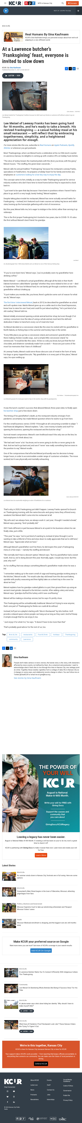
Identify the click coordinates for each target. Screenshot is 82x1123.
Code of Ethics (68, 1086)
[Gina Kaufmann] (7, 660)
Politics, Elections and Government (29, 904)
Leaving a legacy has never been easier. (41, 837)
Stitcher (7, 148)
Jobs (48, 1095)
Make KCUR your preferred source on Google (41, 941)
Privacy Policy (67, 1100)
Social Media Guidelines (67, 1080)
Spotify (71, 145)
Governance (67, 1090)
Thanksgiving (70, 634)
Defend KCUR (41, 1063)
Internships (50, 1099)
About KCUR (35, 1080)
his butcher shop (11, 411)
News (32, 1090)
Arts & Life (6, 26)
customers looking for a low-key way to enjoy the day (38, 175)
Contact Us (50, 1090)
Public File (66, 1095)
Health (19, 919)
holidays (56, 634)
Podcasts (34, 1095)
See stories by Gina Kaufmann (27, 678)
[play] (6, 11)
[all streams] (79, 10)
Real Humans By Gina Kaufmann (47, 34)
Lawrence (27, 639)
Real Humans (45, 145)
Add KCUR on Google (41, 950)
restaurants (27, 634)
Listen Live (34, 1085)
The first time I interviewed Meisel (18, 302)
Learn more (41, 855)
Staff (49, 1085)
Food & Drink (43, 634)
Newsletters (35, 1099)
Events (49, 1080)
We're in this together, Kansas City (41, 1045)
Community (23, 984)
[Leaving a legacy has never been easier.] (41, 793)
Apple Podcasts (60, 145)
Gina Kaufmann (15, 68)
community (13, 639)
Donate (73, 3)
